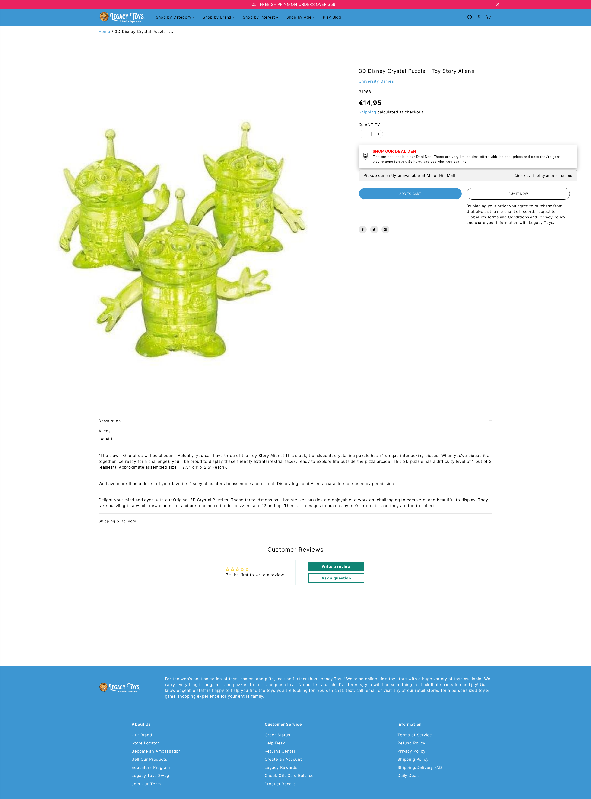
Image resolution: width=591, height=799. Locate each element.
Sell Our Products (149, 759)
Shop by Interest (259, 17)
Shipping (367, 112)
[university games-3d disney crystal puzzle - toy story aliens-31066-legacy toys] (172, 229)
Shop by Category (174, 17)
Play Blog (332, 17)
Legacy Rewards (281, 767)
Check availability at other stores (543, 176)
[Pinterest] (385, 229)
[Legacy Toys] (121, 17)
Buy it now (518, 194)
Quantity (369, 124)
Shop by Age (299, 17)
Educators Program (151, 767)
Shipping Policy (413, 759)
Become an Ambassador (156, 751)
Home (104, 31)
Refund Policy (411, 743)
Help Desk (275, 743)
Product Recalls (280, 784)
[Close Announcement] (498, 4)
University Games (376, 81)
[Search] (470, 17)
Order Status (277, 735)
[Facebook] (363, 229)
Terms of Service (414, 735)
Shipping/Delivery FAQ (419, 767)
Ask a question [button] (336, 578)
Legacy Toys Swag (150, 775)
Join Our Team (146, 784)
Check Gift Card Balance (289, 775)
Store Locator (145, 743)
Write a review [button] (336, 566)
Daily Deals (408, 775)
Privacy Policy (411, 751)
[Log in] (479, 17)
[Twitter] (374, 229)
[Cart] (488, 17)
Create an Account (283, 759)
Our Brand (142, 735)
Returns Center (280, 751)
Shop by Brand (218, 17)
